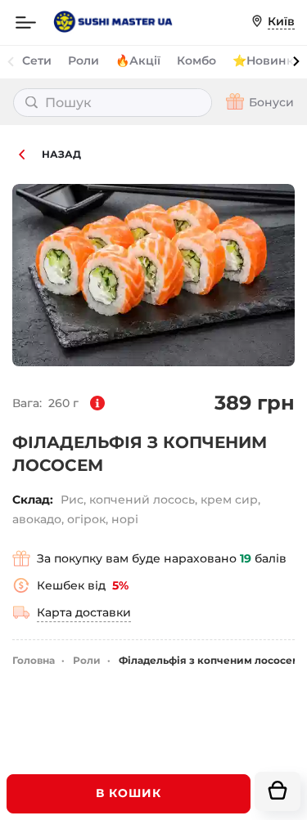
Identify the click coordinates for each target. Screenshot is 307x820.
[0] (277, 791)
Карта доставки (84, 612)
